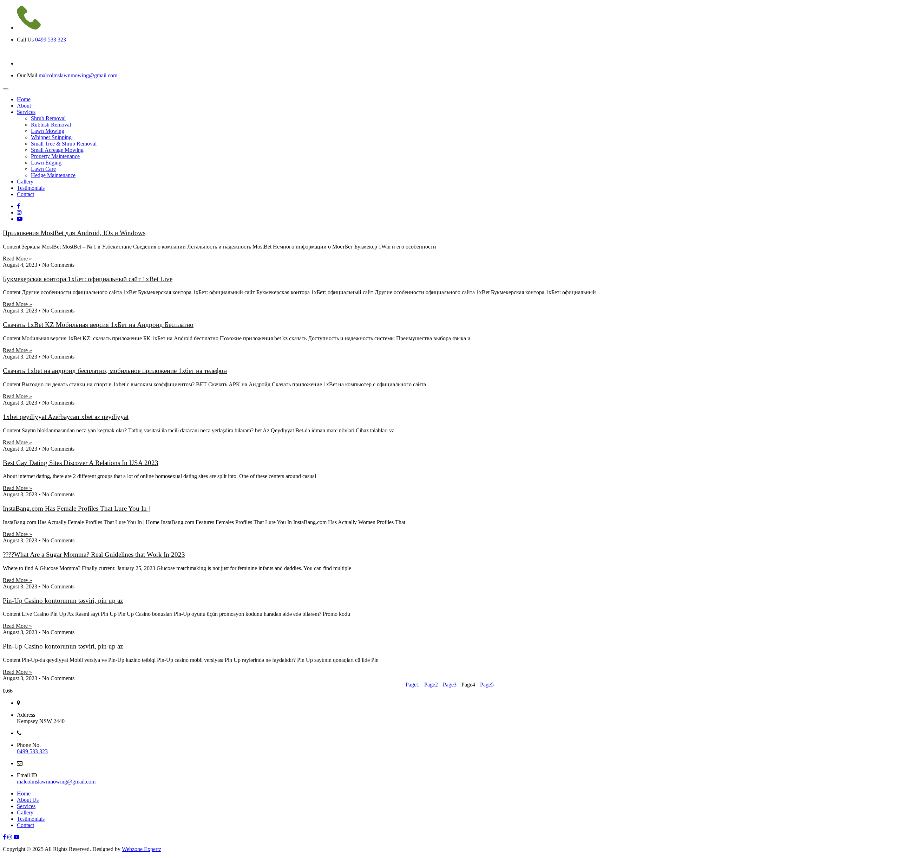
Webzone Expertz (141, 849)
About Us (28, 800)
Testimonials (31, 819)
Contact (25, 825)
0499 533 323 (50, 40)
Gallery (25, 812)
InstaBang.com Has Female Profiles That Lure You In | (76, 508)
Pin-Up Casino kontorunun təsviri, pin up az (63, 600)
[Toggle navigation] (5, 89)
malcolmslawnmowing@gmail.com (78, 75)
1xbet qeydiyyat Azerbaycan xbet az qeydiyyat (66, 416)
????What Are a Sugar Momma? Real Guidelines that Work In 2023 (94, 554)
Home (24, 793)
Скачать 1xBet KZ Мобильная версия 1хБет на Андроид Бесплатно (98, 324)
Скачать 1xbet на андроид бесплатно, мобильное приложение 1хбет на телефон (115, 370)
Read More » (17, 259)
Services (26, 806)
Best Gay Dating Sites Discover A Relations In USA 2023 (80, 462)
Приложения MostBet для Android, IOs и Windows (74, 233)
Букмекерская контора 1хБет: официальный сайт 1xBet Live (87, 279)
